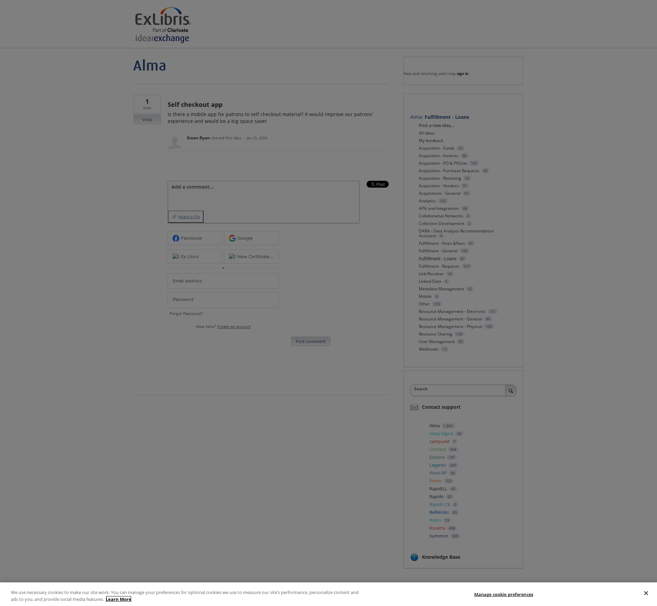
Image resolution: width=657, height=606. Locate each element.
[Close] (646, 593)
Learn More (118, 599)
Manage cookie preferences (503, 594)
